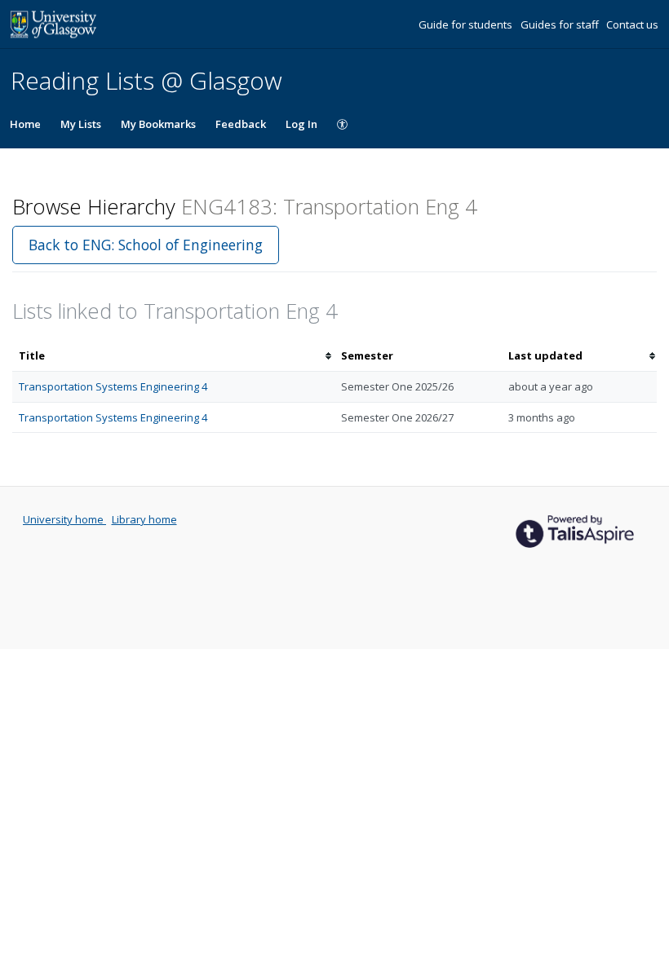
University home (64, 519)
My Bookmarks (158, 124)
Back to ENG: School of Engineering (146, 244)
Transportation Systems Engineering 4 (113, 386)
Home (25, 124)
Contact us (632, 24)
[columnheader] (173, 356)
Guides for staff (561, 24)
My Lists (80, 124)
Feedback (240, 124)
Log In (301, 124)
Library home (144, 519)
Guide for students (467, 24)
